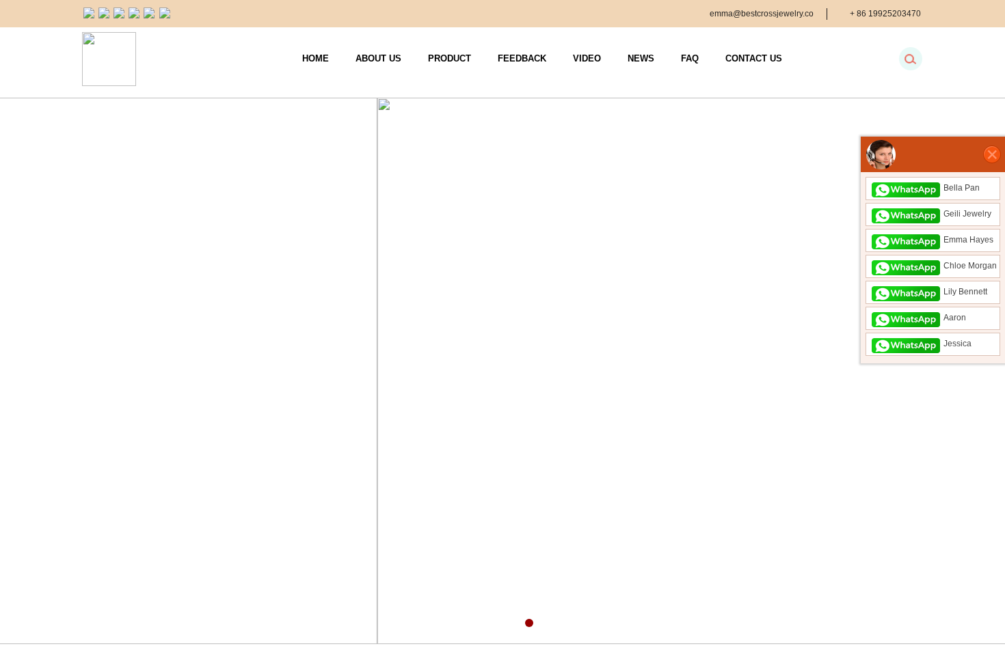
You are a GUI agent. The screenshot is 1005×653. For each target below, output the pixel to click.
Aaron (954, 317)
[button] (491, 623)
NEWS (641, 58)
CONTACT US (753, 58)
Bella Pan (961, 188)
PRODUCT (449, 58)
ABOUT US (378, 58)
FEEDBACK (522, 58)
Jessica (957, 343)
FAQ (690, 58)
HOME (315, 58)
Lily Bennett (965, 291)
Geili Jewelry (967, 214)
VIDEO (587, 58)
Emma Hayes (968, 240)
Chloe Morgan (970, 265)
